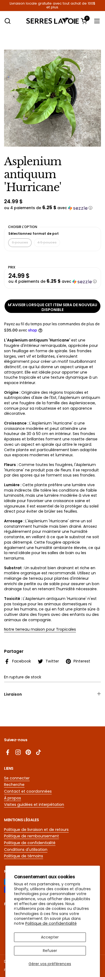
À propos (12, 798)
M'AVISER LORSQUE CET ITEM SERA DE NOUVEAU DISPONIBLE (52, 307)
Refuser (50, 950)
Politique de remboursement (31, 836)
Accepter (50, 937)
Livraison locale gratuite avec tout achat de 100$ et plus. (52, 5)
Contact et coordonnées (28, 791)
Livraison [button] (13, 694)
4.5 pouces (47, 242)
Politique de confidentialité (51, 923)
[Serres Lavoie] (52, 21)
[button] (7, 21)
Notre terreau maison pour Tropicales (40, 629)
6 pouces (20, 242)
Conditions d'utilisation (25, 849)
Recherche (14, 784)
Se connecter (17, 778)
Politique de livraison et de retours (36, 829)
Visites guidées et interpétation (34, 804)
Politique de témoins (23, 856)
